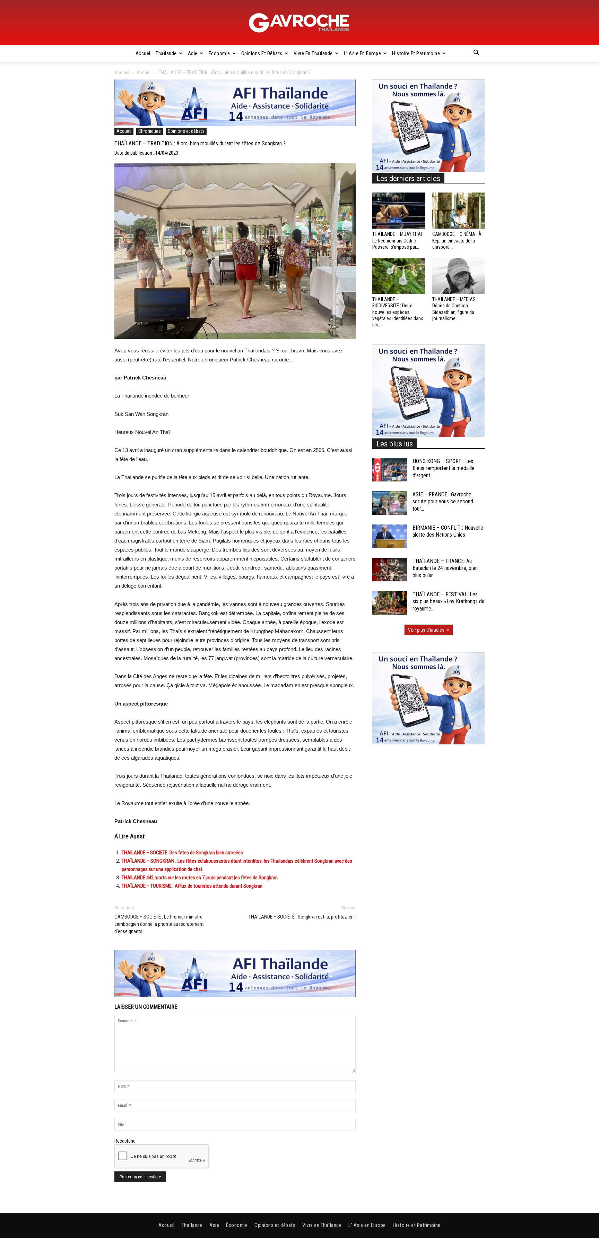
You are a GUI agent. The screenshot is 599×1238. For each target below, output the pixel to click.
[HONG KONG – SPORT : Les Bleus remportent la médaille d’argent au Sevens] (389, 470)
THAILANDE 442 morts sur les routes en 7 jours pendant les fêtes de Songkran (200, 877)
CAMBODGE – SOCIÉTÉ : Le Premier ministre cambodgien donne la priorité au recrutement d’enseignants (159, 924)
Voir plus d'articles (426, 630)
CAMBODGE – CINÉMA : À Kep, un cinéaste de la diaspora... (456, 240)
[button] (476, 54)
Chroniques (149, 131)
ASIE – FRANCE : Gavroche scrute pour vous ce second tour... (443, 501)
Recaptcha (125, 1141)
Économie (219, 53)
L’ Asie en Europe (362, 53)
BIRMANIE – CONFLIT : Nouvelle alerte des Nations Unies (448, 531)
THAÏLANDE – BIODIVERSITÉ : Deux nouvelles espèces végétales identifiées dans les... (397, 312)
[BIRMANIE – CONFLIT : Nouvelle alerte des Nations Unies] (389, 536)
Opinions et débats (262, 53)
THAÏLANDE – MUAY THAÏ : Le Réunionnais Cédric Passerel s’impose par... (398, 240)
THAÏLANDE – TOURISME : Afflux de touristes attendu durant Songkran (192, 886)
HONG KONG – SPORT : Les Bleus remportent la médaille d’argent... (444, 468)
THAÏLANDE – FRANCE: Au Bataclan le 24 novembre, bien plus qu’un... (445, 568)
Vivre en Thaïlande (313, 53)
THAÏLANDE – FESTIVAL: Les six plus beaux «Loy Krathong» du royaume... (448, 601)
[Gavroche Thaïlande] (299, 22)
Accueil (144, 53)
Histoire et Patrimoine (416, 53)
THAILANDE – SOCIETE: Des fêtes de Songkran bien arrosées (182, 852)
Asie (193, 53)
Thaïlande (166, 53)
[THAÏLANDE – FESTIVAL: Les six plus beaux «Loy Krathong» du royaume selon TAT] (389, 603)
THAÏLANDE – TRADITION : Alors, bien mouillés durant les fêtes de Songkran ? (200, 143)
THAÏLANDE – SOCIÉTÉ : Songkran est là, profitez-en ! (302, 917)
